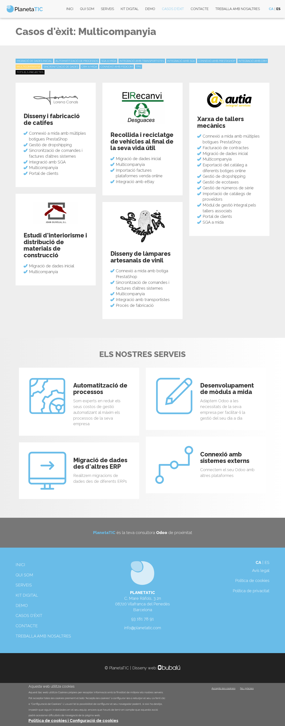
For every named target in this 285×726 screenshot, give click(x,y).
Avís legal (260, 570)
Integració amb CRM (252, 60)
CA (271, 9)
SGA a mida (108, 60)
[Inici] (26, 8)
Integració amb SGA (181, 60)
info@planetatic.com (142, 627)
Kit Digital (129, 9)
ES (278, 9)
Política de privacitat (251, 590)
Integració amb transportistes (142, 60)
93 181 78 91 (142, 619)
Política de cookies (252, 580)
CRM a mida (89, 66)
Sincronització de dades (60, 66)
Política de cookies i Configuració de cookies (73, 720)
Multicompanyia (28, 66)
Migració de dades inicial (34, 60)
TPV (138, 66)
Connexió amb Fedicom (116, 66)
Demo (150, 9)
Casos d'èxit (173, 9)
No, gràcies (247, 688)
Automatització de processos (76, 60)
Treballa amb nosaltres (237, 9)
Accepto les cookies (223, 688)
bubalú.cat (169, 668)
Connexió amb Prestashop (216, 60)
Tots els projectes (30, 72)
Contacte (200, 9)
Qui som (87, 9)
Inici (69, 9)
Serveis (107, 9)
